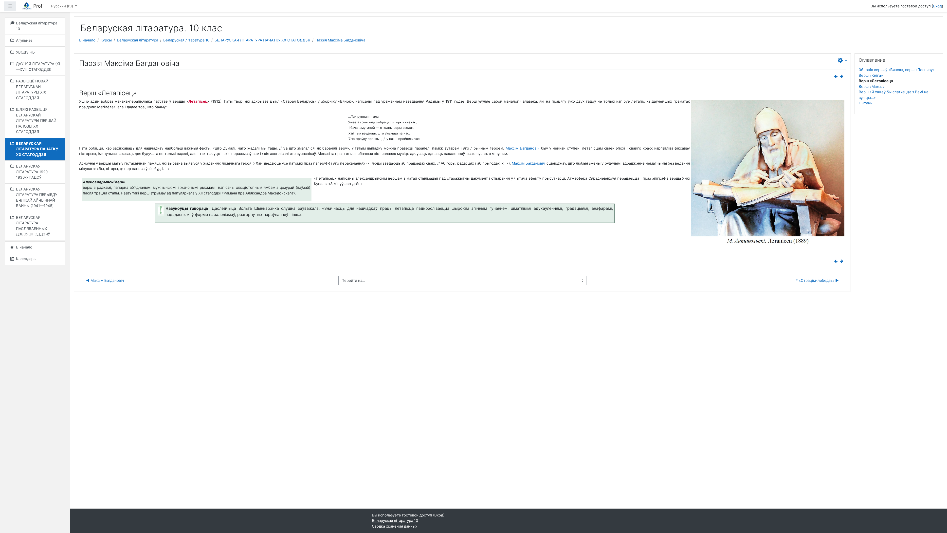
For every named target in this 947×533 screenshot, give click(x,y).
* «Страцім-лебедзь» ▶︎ (817, 280)
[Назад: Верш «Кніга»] (837, 76)
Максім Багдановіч (523, 148)
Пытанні (866, 103)
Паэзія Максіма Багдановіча (340, 40)
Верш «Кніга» (871, 75)
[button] (842, 60)
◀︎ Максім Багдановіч (105, 280)
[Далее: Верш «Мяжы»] (843, 76)
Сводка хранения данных (394, 526)
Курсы (106, 40)
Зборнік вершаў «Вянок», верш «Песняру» (897, 69)
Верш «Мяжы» (871, 86)
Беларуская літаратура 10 (186, 40)
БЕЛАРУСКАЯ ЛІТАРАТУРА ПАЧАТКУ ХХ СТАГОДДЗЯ (262, 40)
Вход (937, 6)
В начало (87, 40)
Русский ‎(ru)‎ (62, 6)
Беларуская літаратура (137, 40)
